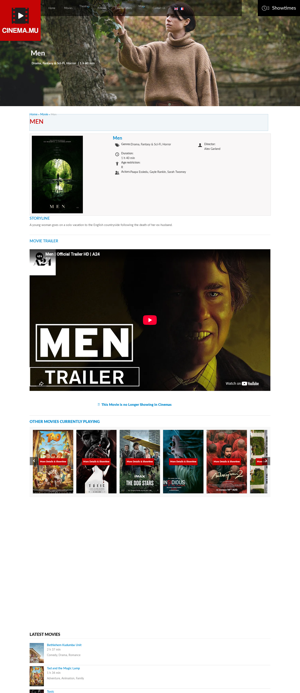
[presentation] (34, 461)
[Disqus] (150, 552)
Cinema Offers (123, 8)
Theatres (84, 6)
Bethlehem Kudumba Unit (64, 645)
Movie (44, 114)
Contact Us (159, 8)
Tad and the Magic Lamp (63, 668)
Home (51, 8)
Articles (101, 8)
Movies (68, 8)
